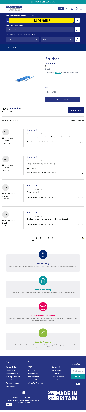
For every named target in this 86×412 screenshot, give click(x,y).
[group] (14, 109)
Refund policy (11, 386)
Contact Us (56, 367)
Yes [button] (45, 142)
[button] (33, 238)
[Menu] (81, 8)
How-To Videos (58, 377)
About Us (31, 370)
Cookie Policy (11, 370)
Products (5, 47)
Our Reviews (56, 373)
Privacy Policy (11, 367)
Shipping (58, 72)
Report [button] (49, 142)
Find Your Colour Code (36, 380)
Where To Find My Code (37, 383)
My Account (56, 370)
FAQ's (30, 367)
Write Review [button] (75, 110)
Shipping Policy (12, 373)
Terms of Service (12, 383)
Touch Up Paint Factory (26, 398)
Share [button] (54, 142)
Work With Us (33, 373)
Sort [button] (4, 120)
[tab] (76, 120)
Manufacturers (33, 377)
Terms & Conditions (13, 380)
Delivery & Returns (13, 377)
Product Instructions (60, 380)
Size (46, 88)
